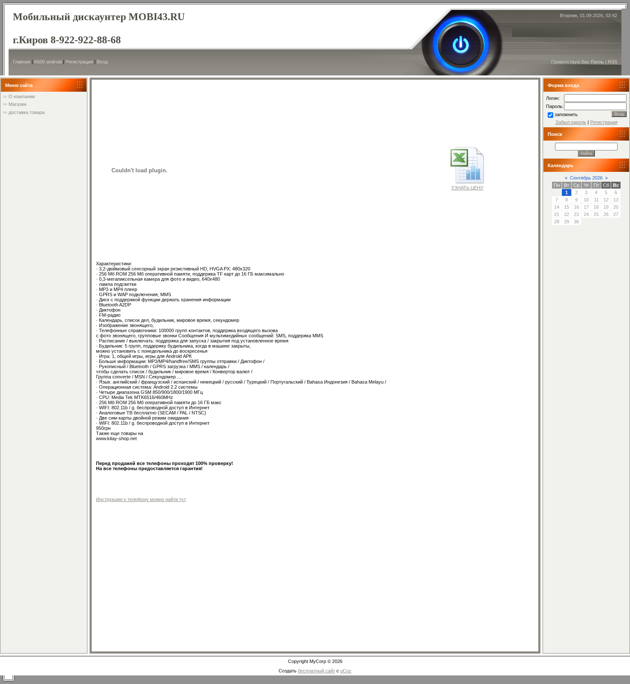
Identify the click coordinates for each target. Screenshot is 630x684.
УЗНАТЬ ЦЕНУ (467, 187)
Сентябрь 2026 (586, 177)
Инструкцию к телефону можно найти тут (141, 499)
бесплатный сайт (316, 670)
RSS (612, 61)
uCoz (345, 670)
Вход (102, 61)
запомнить (566, 114)
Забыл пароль (570, 122)
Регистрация (79, 61)
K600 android (48, 61)
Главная (21, 61)
